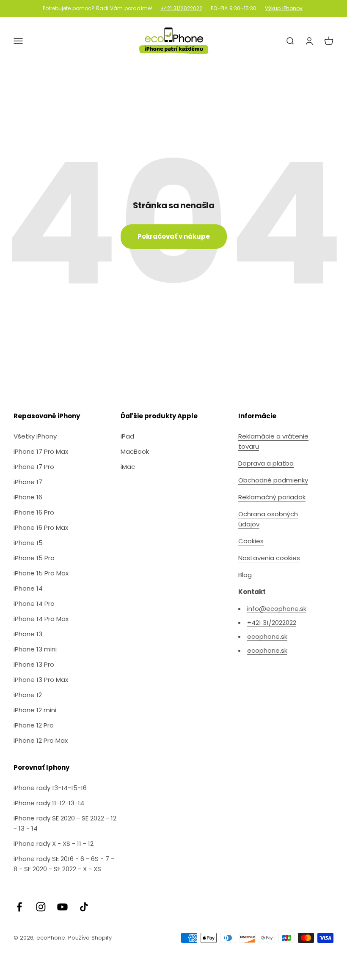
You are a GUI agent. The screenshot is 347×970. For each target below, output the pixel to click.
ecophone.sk (267, 636)
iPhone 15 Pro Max (41, 573)
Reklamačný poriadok (272, 497)
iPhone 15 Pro (34, 557)
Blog (245, 574)
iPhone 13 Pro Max (41, 679)
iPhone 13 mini (35, 649)
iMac (128, 466)
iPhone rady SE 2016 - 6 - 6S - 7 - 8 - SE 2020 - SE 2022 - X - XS (64, 863)
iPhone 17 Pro (34, 466)
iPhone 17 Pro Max (41, 451)
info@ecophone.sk (276, 608)
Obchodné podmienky (273, 480)
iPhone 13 (28, 633)
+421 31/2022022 (181, 8)
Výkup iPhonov (284, 8)
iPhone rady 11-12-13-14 (49, 802)
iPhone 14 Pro (34, 603)
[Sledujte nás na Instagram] (41, 907)
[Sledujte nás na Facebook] (19, 907)
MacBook (135, 451)
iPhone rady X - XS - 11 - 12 (54, 843)
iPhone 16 (28, 497)
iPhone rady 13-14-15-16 (50, 787)
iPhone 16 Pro (34, 512)
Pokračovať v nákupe (174, 236)
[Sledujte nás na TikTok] (84, 907)
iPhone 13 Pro (34, 664)
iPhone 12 (28, 694)
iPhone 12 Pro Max (41, 740)
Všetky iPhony (35, 436)
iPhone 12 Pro (34, 725)
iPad (127, 436)
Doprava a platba (266, 463)
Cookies (251, 541)
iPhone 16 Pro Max (41, 527)
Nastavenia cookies (269, 557)
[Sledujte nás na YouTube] (62, 907)
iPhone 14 (28, 588)
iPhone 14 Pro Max (41, 618)
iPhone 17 (28, 481)
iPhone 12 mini (35, 710)
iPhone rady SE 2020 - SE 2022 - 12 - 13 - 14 (65, 823)
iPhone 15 (28, 542)
